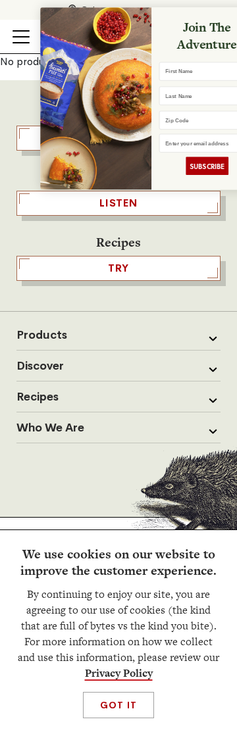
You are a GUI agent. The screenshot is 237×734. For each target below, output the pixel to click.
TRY (118, 268)
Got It (118, 705)
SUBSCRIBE (189, 166)
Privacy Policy (119, 673)
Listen (118, 203)
